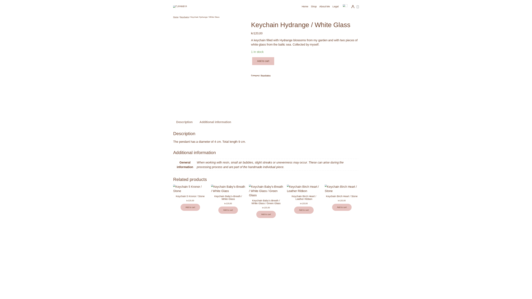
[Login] (353, 6)
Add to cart (263, 61)
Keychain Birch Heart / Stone (342, 196)
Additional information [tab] (215, 122)
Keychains (184, 17)
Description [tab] (184, 122)
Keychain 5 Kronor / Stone (190, 196)
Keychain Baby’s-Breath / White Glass (228, 197)
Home (175, 17)
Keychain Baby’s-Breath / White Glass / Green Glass (266, 202)
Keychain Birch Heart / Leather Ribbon (304, 197)
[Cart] (358, 6)
